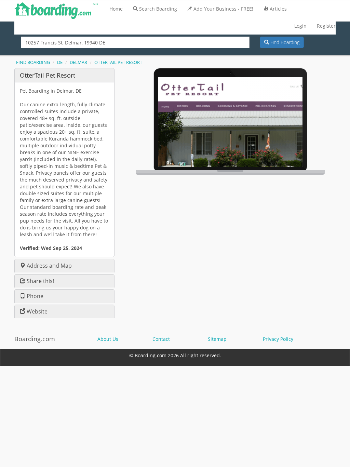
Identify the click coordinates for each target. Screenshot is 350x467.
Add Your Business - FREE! (223, 8)
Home (116, 8)
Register (326, 26)
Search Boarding (158, 8)
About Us (107, 339)
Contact (161, 339)
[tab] (64, 75)
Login (300, 26)
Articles (278, 8)
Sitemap (217, 339)
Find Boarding (284, 42)
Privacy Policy (278, 339)
